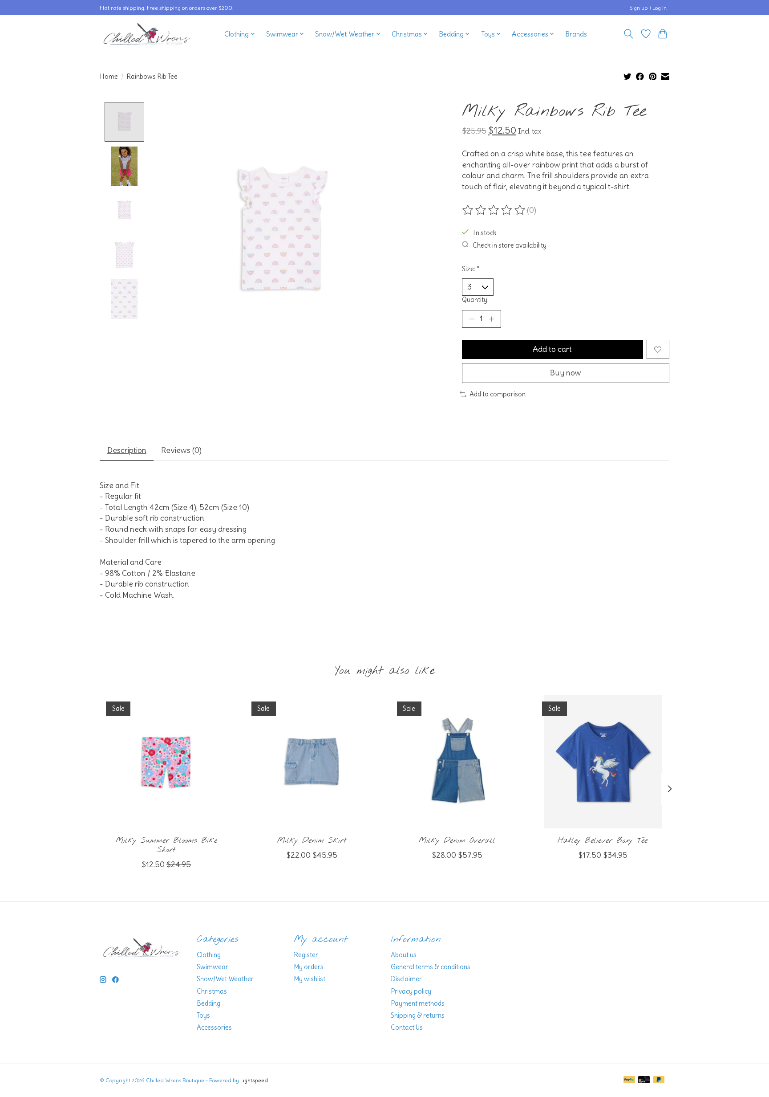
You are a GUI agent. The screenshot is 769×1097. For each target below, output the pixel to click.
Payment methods (418, 1003)
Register (306, 955)
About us (404, 955)
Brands (576, 34)
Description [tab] (126, 450)
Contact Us (407, 1028)
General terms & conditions (430, 967)
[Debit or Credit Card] (644, 1080)
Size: (471, 269)
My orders (309, 967)
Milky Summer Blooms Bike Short (166, 845)
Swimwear (212, 967)
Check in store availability (509, 245)
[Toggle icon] (628, 34)
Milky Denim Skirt (312, 841)
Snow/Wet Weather (225, 979)
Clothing (209, 955)
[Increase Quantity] (491, 319)
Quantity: (475, 300)
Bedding (208, 1003)
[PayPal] (629, 1080)
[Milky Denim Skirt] (311, 761)
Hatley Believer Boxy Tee (603, 841)
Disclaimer (406, 979)
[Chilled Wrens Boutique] (147, 33)
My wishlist (309, 979)
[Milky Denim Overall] (457, 761)
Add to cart (552, 349)
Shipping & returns (418, 1015)
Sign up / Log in (648, 7)
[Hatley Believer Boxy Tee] (602, 761)
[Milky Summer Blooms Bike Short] (166, 761)
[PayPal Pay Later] (659, 1080)
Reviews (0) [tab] (181, 450)
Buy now (565, 373)
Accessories (214, 1028)
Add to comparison (497, 394)
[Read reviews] (494, 210)
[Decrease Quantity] (471, 319)
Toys (203, 1015)
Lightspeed (254, 1080)
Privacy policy (411, 991)
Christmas (212, 991)
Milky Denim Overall (457, 841)
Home (109, 77)
